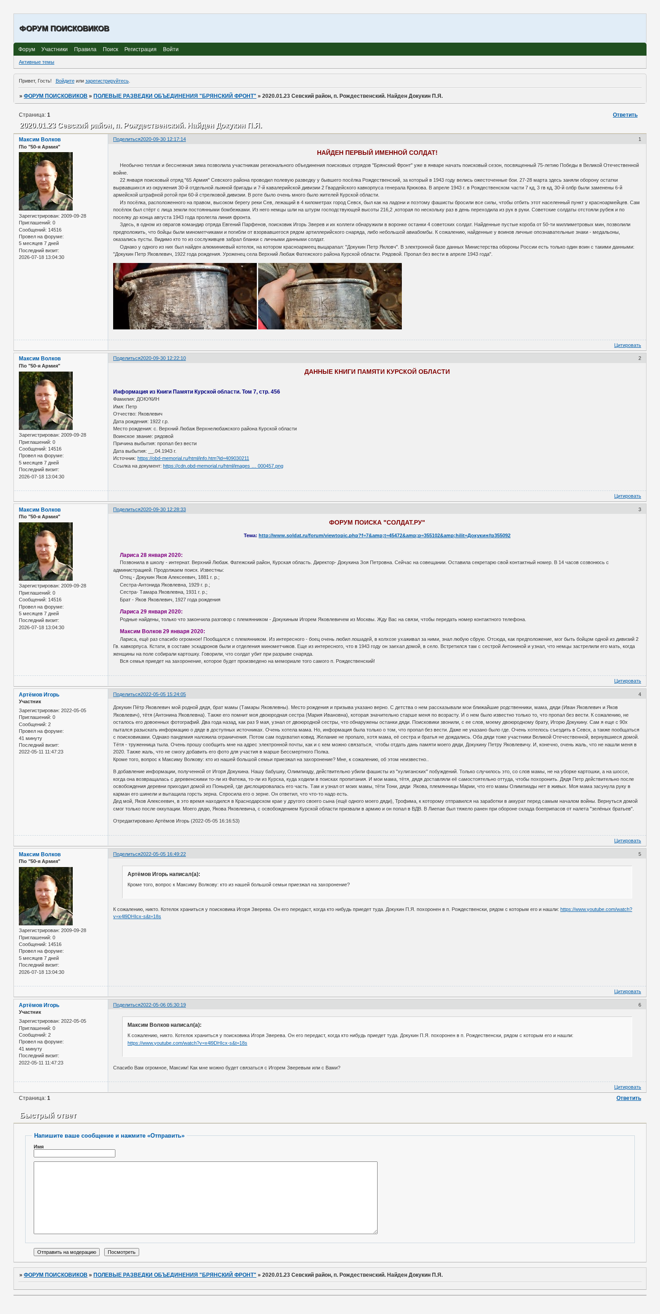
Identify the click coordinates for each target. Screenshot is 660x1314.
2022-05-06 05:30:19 (163, 1004)
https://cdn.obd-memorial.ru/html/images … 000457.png (223, 466)
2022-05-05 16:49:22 (163, 854)
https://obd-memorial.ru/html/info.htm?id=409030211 (193, 458)
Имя (39, 1146)
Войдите (65, 80)
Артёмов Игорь (39, 695)
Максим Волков (40, 139)
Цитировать (627, 345)
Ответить (625, 115)
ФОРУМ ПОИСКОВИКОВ (56, 96)
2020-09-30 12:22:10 (163, 358)
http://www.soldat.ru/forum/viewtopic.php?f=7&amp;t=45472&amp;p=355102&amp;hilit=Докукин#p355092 (384, 535)
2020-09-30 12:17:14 (163, 139)
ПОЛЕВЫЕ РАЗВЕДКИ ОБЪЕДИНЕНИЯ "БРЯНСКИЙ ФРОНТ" (174, 96)
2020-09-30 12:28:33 (163, 509)
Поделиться (127, 139)
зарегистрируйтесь (107, 80)
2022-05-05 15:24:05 (163, 694)
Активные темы (36, 62)
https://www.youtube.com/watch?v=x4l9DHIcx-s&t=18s (187, 1043)
